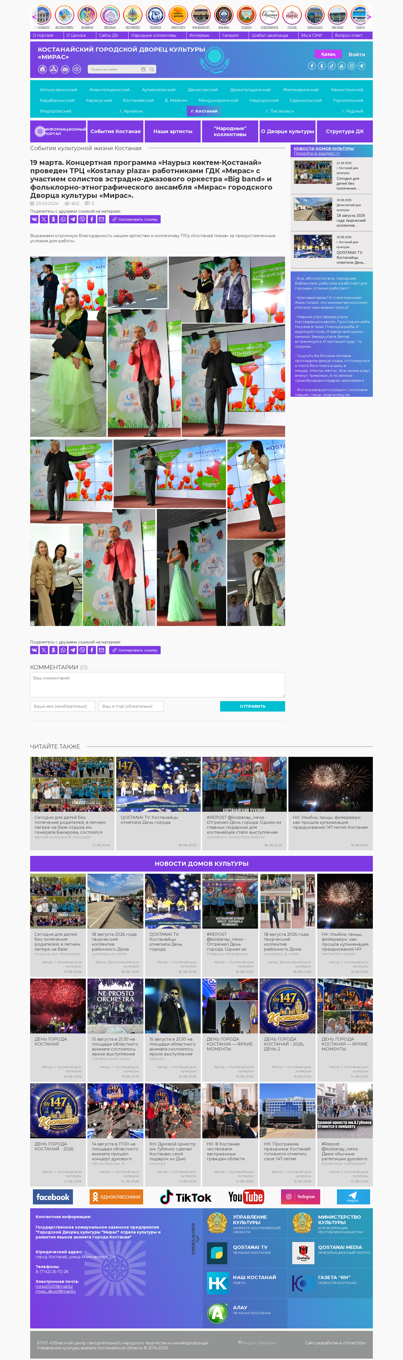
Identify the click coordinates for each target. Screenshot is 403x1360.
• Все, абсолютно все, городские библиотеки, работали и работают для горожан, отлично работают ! (331, 283)
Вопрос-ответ (348, 35)
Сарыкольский (306, 100)
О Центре (76, 35)
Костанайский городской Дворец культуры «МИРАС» (121, 53)
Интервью (199, 35)
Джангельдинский (250, 89)
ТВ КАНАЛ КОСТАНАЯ (252, 1249)
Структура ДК (345, 131)
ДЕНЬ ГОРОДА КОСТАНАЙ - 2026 (54, 1146)
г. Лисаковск (280, 111)
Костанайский (138, 100)
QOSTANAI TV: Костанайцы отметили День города (149, 820)
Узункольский (348, 100)
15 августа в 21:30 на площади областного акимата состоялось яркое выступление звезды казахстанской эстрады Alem (172, 1049)
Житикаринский (301, 89)
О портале (43, 35)
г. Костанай (204, 111)
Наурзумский (264, 100)
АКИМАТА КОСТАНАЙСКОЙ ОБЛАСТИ (256, 1224)
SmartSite (354, 1343)
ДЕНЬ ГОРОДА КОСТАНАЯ (51, 1042)
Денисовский (203, 89)
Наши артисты (172, 131)
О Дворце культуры (287, 131)
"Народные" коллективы (230, 131)
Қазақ (328, 54)
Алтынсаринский (58, 89)
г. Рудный (352, 111)
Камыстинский (347, 89)
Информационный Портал (344, 1249)
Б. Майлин (176, 100)
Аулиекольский (158, 89)
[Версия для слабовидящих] (76, 69)
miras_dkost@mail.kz (56, 1291)
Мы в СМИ (311, 35)
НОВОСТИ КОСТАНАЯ (337, 1280)
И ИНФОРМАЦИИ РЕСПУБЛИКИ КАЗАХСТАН (340, 1224)
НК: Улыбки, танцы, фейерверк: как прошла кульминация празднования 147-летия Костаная (330, 822)
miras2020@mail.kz (54, 1286)
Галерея (230, 35)
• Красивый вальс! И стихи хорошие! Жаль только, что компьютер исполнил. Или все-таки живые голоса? (331, 302)
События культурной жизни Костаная (86, 148)
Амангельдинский (109, 89)
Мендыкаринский (218, 100)
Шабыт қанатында (270, 35)
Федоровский (55, 111)
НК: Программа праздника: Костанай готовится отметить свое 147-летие (287, 1151)
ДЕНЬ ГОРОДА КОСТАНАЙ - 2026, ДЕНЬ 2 (284, 1044)
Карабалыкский (57, 100)
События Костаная (115, 131)
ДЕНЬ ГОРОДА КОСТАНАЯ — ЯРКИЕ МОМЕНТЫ (230, 1044)
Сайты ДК (108, 35)
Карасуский (99, 100)
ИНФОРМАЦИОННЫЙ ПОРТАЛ (65, 131)
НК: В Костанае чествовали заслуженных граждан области (226, 1151)
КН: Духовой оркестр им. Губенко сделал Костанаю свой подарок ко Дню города (172, 1154)
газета (254, 1280)
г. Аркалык (131, 111)
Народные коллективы (153, 35)
